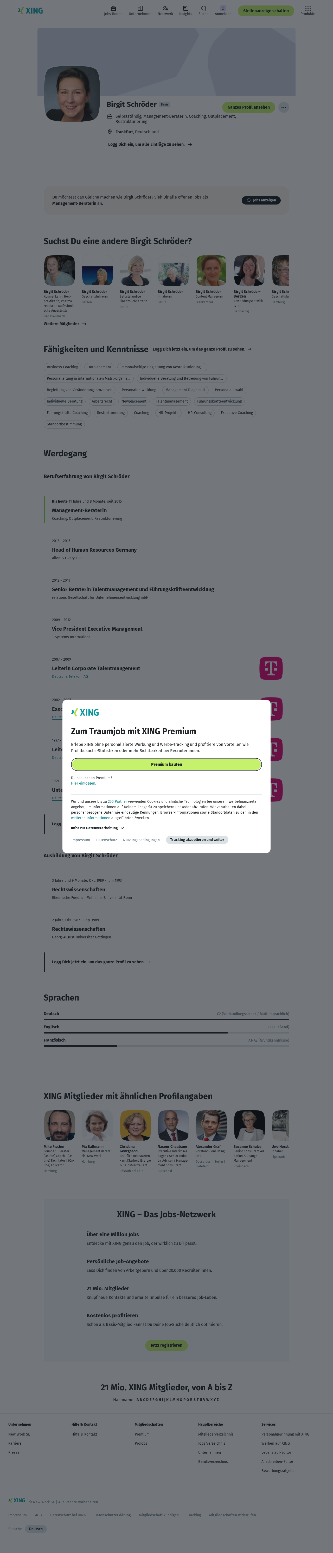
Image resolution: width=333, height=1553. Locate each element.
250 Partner (117, 801)
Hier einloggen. (83, 783)
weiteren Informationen (90, 818)
